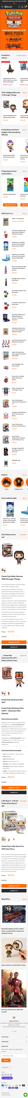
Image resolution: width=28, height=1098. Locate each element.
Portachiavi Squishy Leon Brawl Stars (19, 291)
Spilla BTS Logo (16, 460)
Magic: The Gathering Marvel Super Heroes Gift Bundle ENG (19, 354)
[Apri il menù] (2, 6)
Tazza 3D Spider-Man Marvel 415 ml (18, 365)
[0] (25, 7)
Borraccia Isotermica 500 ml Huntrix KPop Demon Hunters (19, 268)
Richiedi (6, 1060)
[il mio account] (22, 7)
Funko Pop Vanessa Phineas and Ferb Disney (19, 425)
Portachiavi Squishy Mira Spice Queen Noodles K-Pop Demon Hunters (19, 232)
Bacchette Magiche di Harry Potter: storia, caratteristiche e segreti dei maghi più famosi (12, 931)
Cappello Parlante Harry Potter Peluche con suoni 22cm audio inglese (10, 80)
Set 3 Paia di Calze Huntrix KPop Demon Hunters (19, 341)
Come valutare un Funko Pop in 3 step (13, 965)
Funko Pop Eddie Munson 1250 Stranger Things (10, 116)
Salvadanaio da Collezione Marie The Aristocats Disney (19, 414)
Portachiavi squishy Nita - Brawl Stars (19, 303)
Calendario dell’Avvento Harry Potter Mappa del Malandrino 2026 (18, 330)
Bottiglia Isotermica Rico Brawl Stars (19, 279)
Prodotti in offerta (21, 55)
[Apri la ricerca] (19, 7)
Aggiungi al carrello (10, 205)
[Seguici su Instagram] (5, 1075)
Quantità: (4, 636)
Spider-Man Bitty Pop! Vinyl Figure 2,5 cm (18, 389)
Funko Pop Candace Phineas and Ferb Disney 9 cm (19, 402)
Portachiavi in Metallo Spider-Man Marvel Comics (18, 378)
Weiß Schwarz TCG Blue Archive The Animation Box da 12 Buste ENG (18, 256)
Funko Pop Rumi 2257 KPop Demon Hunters (9, 156)
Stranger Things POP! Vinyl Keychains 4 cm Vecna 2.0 (18, 450)
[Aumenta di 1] (17, 636)
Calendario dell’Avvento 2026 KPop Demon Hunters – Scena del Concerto (18, 317)
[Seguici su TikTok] (11, 1075)
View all (24, 92)
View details (23, 534)
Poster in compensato (18, 218)
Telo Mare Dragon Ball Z (9, 194)
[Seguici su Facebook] (2, 1075)
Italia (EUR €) (5, 1067)
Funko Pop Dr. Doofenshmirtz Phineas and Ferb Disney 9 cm (18, 438)
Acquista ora (14, 647)
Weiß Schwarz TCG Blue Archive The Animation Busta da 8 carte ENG (18, 244)
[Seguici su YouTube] (8, 1075)
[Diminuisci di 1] (9, 636)
